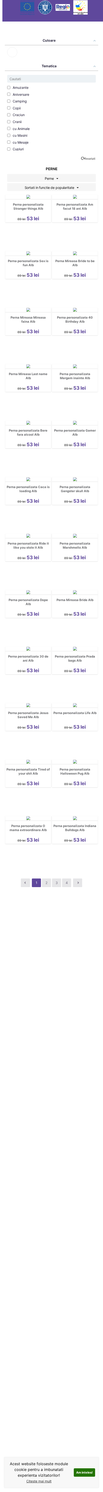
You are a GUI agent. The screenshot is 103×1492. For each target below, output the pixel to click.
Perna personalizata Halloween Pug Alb (75, 771)
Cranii (17, 122)
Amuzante (20, 87)
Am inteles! (84, 1472)
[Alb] (12, 52)
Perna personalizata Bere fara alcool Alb (28, 432)
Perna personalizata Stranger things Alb (28, 206)
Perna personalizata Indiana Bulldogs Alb (74, 828)
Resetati (89, 158)
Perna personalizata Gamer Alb (75, 432)
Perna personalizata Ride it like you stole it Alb (28, 545)
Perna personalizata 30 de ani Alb (28, 658)
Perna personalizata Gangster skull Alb (75, 489)
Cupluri (18, 149)
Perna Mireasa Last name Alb (28, 376)
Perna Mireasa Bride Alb (75, 600)
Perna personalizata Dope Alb (28, 602)
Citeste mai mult (39, 1481)
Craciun (18, 115)
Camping (19, 101)
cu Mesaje (20, 142)
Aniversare (20, 94)
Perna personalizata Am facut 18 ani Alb (75, 206)
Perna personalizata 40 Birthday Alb (75, 319)
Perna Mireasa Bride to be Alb (75, 263)
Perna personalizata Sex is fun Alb (28, 263)
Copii (16, 108)
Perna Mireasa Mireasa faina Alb (28, 319)
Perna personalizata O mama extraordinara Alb (28, 828)
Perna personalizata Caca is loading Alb (28, 489)
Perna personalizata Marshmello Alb (75, 545)
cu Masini (19, 135)
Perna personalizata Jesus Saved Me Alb (28, 715)
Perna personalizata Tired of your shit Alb (28, 771)
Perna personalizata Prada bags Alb (75, 658)
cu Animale (21, 129)
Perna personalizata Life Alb (75, 713)
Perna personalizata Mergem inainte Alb (75, 376)
